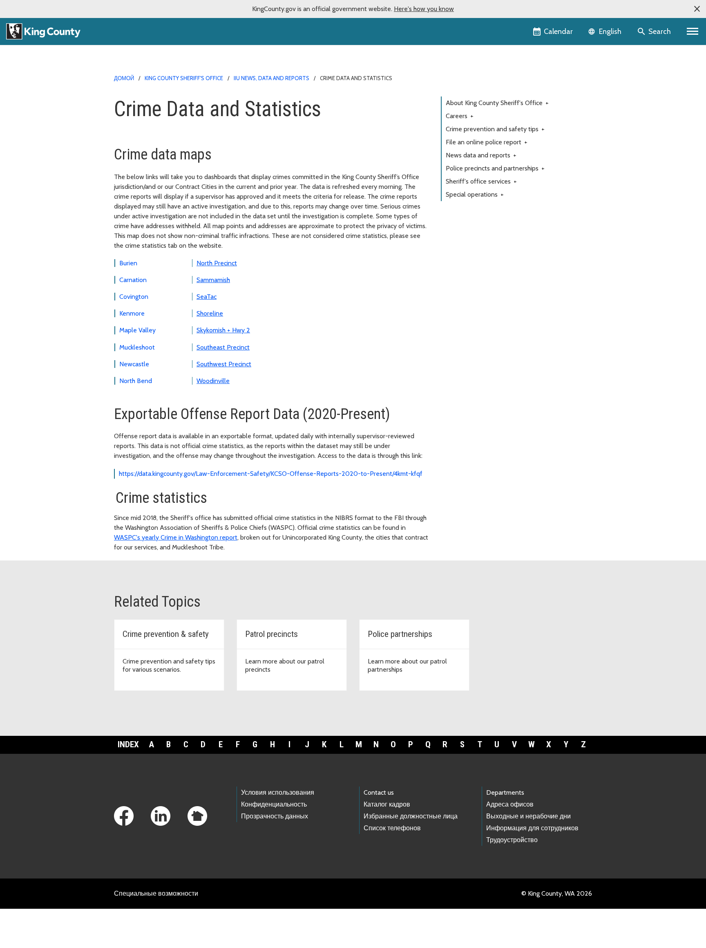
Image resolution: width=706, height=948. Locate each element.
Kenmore (132, 313)
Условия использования (277, 792)
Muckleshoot (137, 347)
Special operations (475, 194)
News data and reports (481, 155)
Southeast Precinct (223, 347)
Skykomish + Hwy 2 (223, 330)
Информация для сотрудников (532, 828)
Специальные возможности (156, 893)
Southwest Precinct (224, 364)
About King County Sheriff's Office (497, 103)
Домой (124, 78)
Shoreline (210, 313)
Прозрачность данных (274, 816)
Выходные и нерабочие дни (528, 816)
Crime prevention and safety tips (495, 129)
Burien (128, 263)
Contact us (379, 792)
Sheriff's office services (481, 181)
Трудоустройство (512, 840)
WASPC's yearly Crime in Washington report (175, 537)
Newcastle (134, 364)
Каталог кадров (387, 804)
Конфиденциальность (274, 804)
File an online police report (486, 142)
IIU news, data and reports (271, 78)
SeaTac (207, 296)
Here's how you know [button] (424, 9)
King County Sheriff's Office (184, 78)
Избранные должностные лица (411, 816)
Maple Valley (137, 330)
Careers (460, 116)
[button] (697, 9)
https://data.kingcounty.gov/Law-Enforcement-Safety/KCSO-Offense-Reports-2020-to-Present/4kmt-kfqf (272, 473)
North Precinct (217, 263)
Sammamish (213, 280)
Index (128, 744)
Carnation (133, 280)
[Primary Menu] (692, 31)
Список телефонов (392, 828)
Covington (133, 296)
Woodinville (213, 381)
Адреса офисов (510, 804)
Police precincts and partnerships (495, 168)
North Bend (135, 381)
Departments (505, 792)
